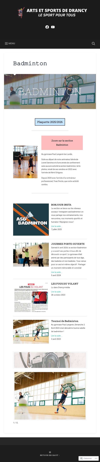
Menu (11, 43)
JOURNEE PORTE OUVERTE (68, 243)
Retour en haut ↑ (50, 455)
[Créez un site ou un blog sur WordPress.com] (50, 452)
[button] (84, 398)
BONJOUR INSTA (61, 204)
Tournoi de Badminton (64, 321)
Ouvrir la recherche (93, 43)
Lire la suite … (56, 226)
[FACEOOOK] (47, 26)
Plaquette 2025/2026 (50, 122)
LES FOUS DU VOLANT (64, 283)
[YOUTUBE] (53, 26)
